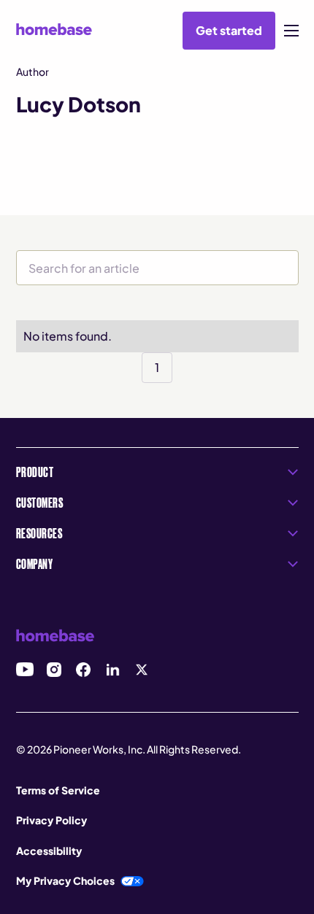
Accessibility (49, 850)
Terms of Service (58, 790)
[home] (54, 29)
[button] (291, 30)
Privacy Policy (51, 819)
